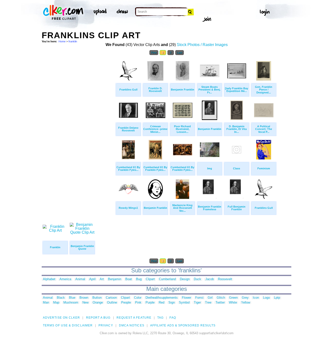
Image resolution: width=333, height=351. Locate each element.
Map (56, 302)
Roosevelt (225, 279)
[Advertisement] (78, 131)
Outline (112, 302)
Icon (256, 297)
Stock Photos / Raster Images (202, 45)
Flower (186, 297)
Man (46, 302)
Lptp (277, 297)
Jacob (209, 279)
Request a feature (134, 317)
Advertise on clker (61, 317)
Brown (83, 297)
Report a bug (98, 317)
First (154, 52)
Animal (80, 279)
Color (137, 297)
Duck (197, 279)
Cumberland (167, 279)
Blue (72, 297)
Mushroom (70, 302)
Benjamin (114, 279)
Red (161, 302)
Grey (245, 297)
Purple (150, 302)
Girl (210, 297)
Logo (266, 297)
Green (233, 297)
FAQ (172, 317)
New (85, 302)
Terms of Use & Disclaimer (68, 325)
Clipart (150, 279)
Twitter (220, 302)
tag (160, 317)
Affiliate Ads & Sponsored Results (183, 325)
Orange (98, 302)
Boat (128, 279)
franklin (73, 41)
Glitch (221, 297)
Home (62, 41)
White (233, 302)
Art (102, 279)
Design (185, 279)
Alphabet (49, 279)
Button (97, 297)
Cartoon (111, 297)
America (65, 279)
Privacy (105, 325)
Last (179, 52)
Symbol (184, 302)
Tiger (197, 302)
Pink (138, 302)
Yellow (245, 302)
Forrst (199, 297)
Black (61, 297)
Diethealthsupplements (162, 297)
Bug (139, 279)
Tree (208, 302)
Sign (171, 302)
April (92, 279)
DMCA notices (131, 325)
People (126, 302)
